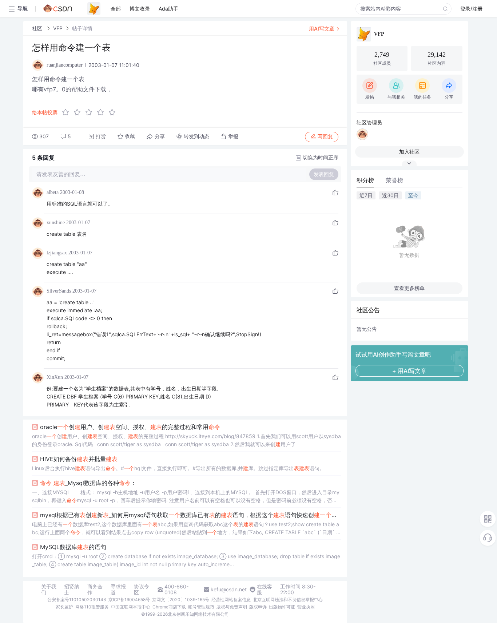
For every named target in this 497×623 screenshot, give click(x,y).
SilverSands (59, 291)
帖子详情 (82, 28)
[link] (38, 28)
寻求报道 (118, 589)
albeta (53, 192)
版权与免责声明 (231, 607)
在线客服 (264, 589)
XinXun (55, 377)
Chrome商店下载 (169, 607)
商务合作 (95, 589)
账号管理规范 (201, 607)
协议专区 (141, 589)
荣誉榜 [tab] (394, 180)
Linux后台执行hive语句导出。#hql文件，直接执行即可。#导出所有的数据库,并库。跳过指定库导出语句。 (178, 468)
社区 (38, 28)
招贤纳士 (71, 589)
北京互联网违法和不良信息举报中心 (288, 599)
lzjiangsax (57, 252)
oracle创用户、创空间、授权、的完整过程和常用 (130, 426)
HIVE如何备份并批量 (79, 459)
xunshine (56, 222)
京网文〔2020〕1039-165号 (180, 599)
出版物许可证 (282, 607)
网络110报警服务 (92, 607)
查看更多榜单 (409, 288)
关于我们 (48, 589)
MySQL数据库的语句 (73, 547)
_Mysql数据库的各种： (88, 483)
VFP (58, 28)
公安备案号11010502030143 (76, 599)
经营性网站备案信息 (231, 599)
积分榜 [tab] (365, 180)
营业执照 (306, 607)
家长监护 (64, 607)
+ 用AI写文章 (409, 370)
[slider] (91, 112)
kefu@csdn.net (229, 589)
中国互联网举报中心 (130, 607)
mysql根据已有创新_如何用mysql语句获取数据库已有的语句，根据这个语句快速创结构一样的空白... (190, 515)
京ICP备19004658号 (129, 599)
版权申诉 (258, 607)
